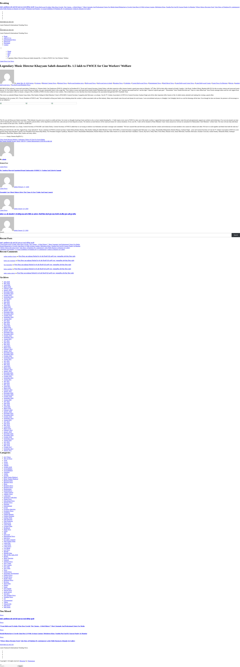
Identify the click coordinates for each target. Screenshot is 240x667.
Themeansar (31, 661)
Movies (231, 83)
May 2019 (7, 425)
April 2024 (7, 325)
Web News (7, 605)
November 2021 (8, 374)
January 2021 (8, 391)
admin (18, 83)
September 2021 (8, 378)
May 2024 (7, 324)
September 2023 (8, 337)
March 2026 (7, 287)
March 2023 (7, 347)
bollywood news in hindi (104, 83)
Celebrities (127, 83)
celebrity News (8, 494)
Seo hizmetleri (8, 265)
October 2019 (8, 417)
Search (2, 232)
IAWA (6, 531)
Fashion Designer (9, 516)
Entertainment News (10, 40)
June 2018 (7, 444)
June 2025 (7, 302)
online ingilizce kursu (10, 256)
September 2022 (8, 357)
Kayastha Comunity (10, 540)
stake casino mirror (9, 273)
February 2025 (8, 309)
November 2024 (8, 314)
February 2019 (8, 430)
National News (8, 561)
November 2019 (8, 415)
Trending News (8, 597)
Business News (8, 487)
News (5, 570)
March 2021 (7, 388)
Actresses (38, 83)
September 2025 (8, 297)
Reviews (6, 582)
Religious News (8, 580)
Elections (6, 504)
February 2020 (8, 410)
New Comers (8, 565)
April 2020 (7, 406)
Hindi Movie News (168, 83)
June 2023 (7, 342)
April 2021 (7, 386)
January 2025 (8, 310)
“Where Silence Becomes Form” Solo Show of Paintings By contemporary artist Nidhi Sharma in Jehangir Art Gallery (35, 248)
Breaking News (118, 83)
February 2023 (8, 349)
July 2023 (7, 341)
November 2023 (8, 334)
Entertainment (8, 506)
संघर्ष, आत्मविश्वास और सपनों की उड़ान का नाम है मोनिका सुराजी (17, 243)
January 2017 (8, 450)
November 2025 (8, 293)
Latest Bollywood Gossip (203, 83)
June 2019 (7, 423)
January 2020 (8, 412)
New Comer (7, 563)
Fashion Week (8, 518)
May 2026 (7, 283)
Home (5, 36)
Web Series (7, 607)
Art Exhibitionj (8, 470)
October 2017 (8, 447)
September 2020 (8, 398)
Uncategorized (8, 600)
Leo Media (7, 548)
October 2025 (8, 295)
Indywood (7, 534)
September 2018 (8, 439)
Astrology (7, 472)
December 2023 (8, 332)
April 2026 (7, 285)
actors (32, 83)
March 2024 (7, 327)
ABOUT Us (7, 38)
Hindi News (7, 529)
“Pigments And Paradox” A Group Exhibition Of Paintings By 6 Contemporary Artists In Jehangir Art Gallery (32, 249)
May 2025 (7, 303)
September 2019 (8, 418)
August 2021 (7, 379)
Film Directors (8, 519)
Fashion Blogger (9, 514)
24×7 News (7, 457)
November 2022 (8, 354)
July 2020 (7, 401)
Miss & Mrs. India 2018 (11, 555)
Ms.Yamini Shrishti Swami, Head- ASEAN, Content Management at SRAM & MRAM (26, 141)
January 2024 (8, 330)
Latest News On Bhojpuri (219, 83)
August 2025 (7, 298)
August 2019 (7, 420)
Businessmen (8, 489)
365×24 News (8, 458)
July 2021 (7, 381)
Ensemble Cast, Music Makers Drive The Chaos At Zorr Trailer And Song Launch (26, 192)
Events (6, 507)
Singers (6, 585)
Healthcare (7, 528)
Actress (6, 464)
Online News (8, 572)
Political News (8, 575)
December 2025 (8, 292)
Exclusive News (8, 511)
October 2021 (8, 376)
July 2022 (7, 361)
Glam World (7, 524)
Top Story (7, 594)
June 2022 (7, 363)
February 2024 (8, 329)
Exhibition (7, 512)
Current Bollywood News (139, 83)
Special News (8, 590)
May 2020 (7, 405)
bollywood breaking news (76, 83)
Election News (8, 502)
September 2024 (8, 317)
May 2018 (7, 445)
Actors (6, 462)
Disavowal (7, 41)
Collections (7, 496)
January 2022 (8, 371)
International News (9, 536)
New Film (7, 567)
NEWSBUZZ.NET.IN (7, 22)
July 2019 (7, 422)
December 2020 (8, 393)
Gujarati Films (8, 526)
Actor (5, 460)
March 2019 (7, 428)
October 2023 (8, 336)
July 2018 (7, 442)
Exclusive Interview (10, 509)
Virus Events (7, 604)
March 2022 (7, 368)
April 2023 (7, 346)
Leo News (11, 61)
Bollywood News (90, 83)
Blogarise (22, 661)
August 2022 (7, 359)
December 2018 (8, 433)
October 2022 (8, 356)
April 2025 (7, 305)
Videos (6, 602)
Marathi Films (8, 553)
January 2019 (8, 432)
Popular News (8, 577)
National (6, 560)
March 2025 (7, 307)
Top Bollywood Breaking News (20, 85)
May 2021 (7, 384)
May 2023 (7, 344)
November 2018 (8, 435)
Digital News (8, 499)
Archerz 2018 (8, 467)
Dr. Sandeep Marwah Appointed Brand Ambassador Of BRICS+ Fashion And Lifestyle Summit (30, 170)
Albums (6, 465)
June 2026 (7, 282)
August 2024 (7, 319)
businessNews (8, 491)
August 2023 (7, 339)
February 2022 (8, 369)
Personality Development (11, 573)
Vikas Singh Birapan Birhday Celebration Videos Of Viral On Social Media (22, 139)
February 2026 (8, 288)
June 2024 (7, 322)
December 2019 (8, 413)
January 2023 (8, 351)
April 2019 (7, 427)
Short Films (7, 583)
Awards (6, 475)
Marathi (6, 551)
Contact (6, 45)
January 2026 (8, 290)
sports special (8, 592)
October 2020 (8, 396)
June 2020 (7, 403)
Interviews (7, 538)
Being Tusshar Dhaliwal (11, 479)
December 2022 (8, 352)
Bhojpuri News (62, 83)
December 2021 (8, 373)
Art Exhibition (8, 469)
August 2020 (7, 400)
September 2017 (8, 449)
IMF (5, 533)
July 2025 (7, 300)
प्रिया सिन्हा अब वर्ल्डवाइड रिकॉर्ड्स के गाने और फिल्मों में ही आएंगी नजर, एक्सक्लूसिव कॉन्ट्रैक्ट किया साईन (47, 256)
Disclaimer (7, 43)
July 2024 (7, 320)
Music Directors (8, 558)
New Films (7, 568)
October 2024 (8, 315)
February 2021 (8, 390)
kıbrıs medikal (8, 269)
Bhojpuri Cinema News (49, 83)
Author (6, 474)
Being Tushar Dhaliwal (11, 477)
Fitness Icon (7, 523)
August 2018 (7, 440)
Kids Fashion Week (9, 541)
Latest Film (7, 543)
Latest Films (7, 545)
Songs (5, 587)
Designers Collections (10, 497)
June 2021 (7, 383)
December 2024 (8, 312)
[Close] (1, 664)
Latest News (4, 61)
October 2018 (8, 437)
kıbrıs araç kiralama (9, 260)
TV (5, 599)
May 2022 (7, 364)
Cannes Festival (8, 492)
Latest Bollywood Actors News (184, 83)
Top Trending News (10, 595)
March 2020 (7, 408)
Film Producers (8, 521)
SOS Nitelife (7, 588)
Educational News (9, 501)
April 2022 (7, 366)
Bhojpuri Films (8, 480)
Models (6, 556)
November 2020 (8, 395)
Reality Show (8, 578)
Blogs (5, 484)
